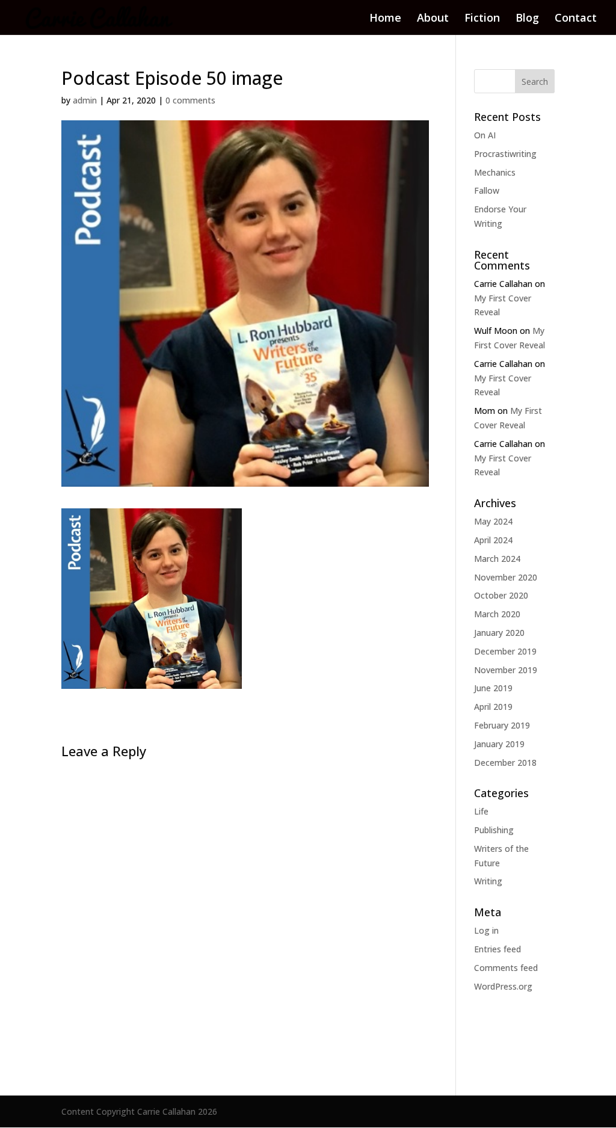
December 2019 (505, 651)
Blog (527, 19)
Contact (576, 19)
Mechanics (495, 172)
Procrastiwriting (505, 153)
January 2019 (499, 744)
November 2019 (505, 670)
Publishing (494, 830)
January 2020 (499, 632)
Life (481, 811)
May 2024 (493, 521)
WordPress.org (503, 986)
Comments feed (506, 967)
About (433, 19)
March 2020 (497, 614)
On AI (485, 135)
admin (85, 100)
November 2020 (505, 577)
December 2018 (505, 762)
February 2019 (502, 725)
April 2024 (493, 540)
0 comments (190, 100)
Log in (486, 930)
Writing (488, 881)
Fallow (486, 190)
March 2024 (497, 558)
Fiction (482, 19)
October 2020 (501, 595)
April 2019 (493, 706)
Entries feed (497, 949)
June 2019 (493, 688)
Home (385, 19)
